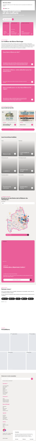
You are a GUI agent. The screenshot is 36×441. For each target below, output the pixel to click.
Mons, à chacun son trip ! (7, 19)
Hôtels (4, 398)
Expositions (4, 415)
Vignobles (4, 409)
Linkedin (31, 298)
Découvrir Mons (9, 234)
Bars (3, 407)
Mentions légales (5, 438)
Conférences (4, 418)
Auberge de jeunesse (6, 400)
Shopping (4, 387)
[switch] (3, 8)
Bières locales (5, 408)
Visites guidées (5, 417)
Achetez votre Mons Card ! (17, 279)
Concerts (4, 416)
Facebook (12, 298)
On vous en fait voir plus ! (17, 129)
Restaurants (4, 406)
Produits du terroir (5, 410)
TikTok (19, 298)
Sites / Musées (5, 386)
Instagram (5, 298)
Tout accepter (31, 439)
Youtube (25, 298)
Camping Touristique (6, 401)
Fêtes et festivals (5, 419)
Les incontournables (6, 385)
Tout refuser (16, 439)
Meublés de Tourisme (6, 399)
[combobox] (18, 203)
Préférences (24, 439)
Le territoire (4, 394)
